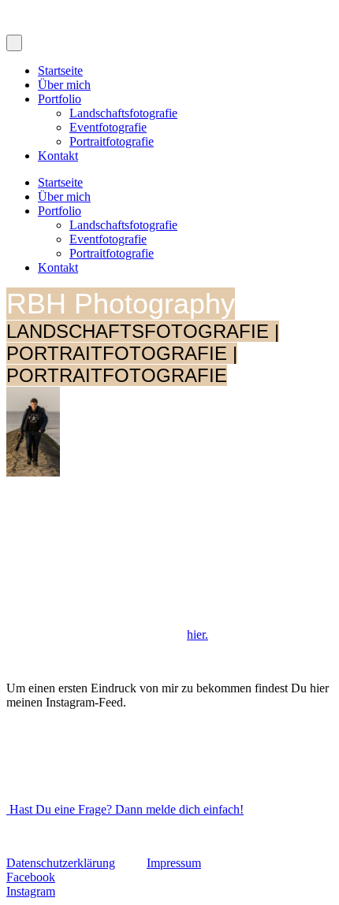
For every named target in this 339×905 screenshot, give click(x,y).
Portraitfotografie (111, 141)
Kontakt (58, 155)
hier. (197, 634)
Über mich (64, 84)
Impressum (174, 863)
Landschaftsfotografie (123, 113)
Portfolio (59, 99)
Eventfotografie (108, 127)
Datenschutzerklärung (60, 863)
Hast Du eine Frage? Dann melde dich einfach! (125, 809)
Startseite (60, 70)
